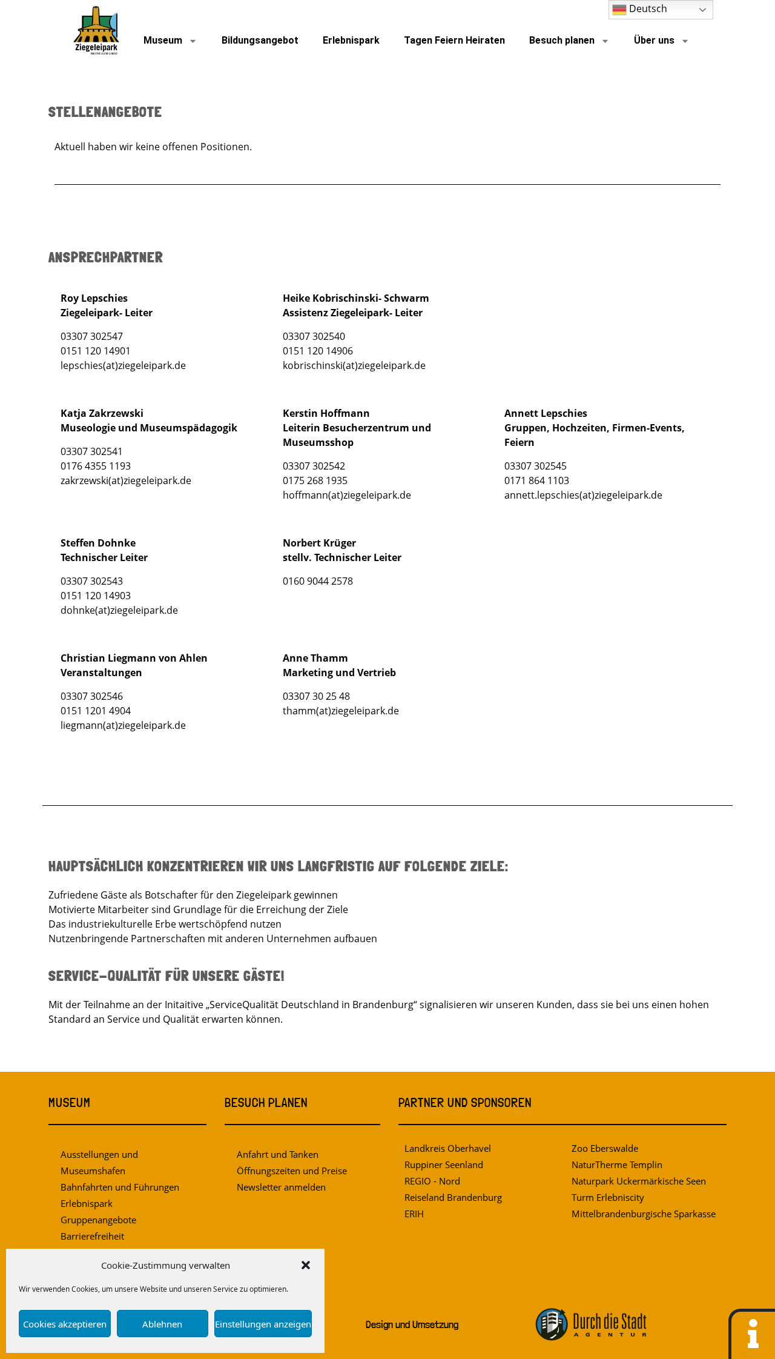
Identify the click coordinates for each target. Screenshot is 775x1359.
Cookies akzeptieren (65, 1324)
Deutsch (647, 8)
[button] (306, 1265)
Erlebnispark (351, 40)
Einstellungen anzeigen (263, 1324)
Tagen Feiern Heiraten (454, 40)
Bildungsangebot (260, 40)
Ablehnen (162, 1324)
